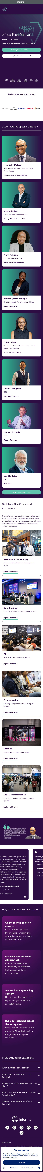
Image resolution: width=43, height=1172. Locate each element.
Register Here (5, 1146)
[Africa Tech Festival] (14, 1128)
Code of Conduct (20, 1146)
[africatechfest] (7, 1128)
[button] (21, 1068)
